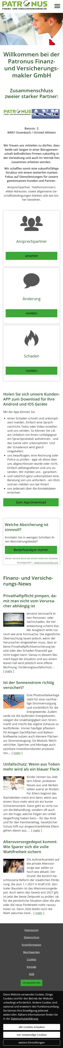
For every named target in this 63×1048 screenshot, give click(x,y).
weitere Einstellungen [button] (32, 1042)
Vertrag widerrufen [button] (31, 982)
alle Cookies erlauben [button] (32, 1027)
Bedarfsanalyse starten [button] (31, 550)
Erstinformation (31, 945)
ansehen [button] (31, 256)
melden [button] (31, 313)
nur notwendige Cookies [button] (32, 1035)
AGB (31, 974)
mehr (8, 671)
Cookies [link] (31, 959)
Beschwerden (31, 952)
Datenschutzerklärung (46, 562)
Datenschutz (31, 937)
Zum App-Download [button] (31, 502)
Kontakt (31, 967)
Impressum (31, 930)
